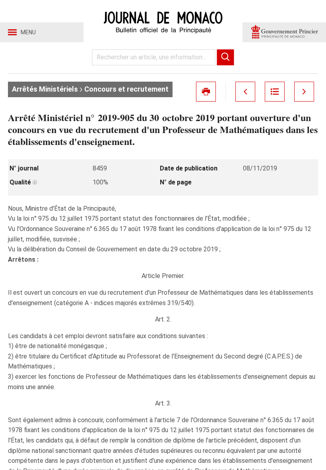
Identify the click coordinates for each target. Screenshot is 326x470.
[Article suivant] (304, 92)
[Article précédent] (245, 92)
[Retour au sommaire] (275, 92)
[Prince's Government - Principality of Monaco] (284, 32)
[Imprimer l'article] (206, 92)
